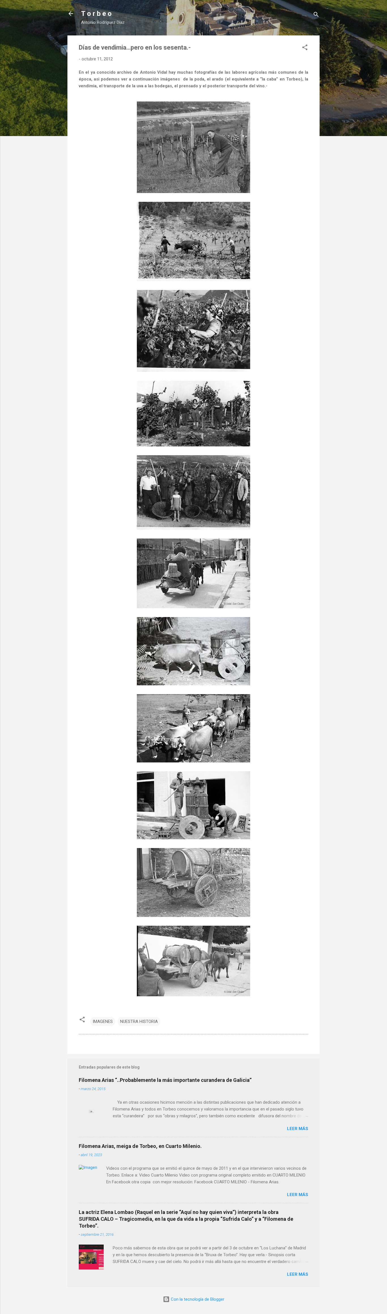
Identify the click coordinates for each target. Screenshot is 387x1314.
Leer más (297, 1128)
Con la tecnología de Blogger (197, 1299)
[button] (304, 48)
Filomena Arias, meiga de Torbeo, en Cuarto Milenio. (140, 1146)
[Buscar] (316, 15)
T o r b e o (96, 14)
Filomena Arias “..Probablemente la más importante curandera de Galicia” (165, 1080)
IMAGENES (103, 1021)
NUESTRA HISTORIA (139, 1021)
